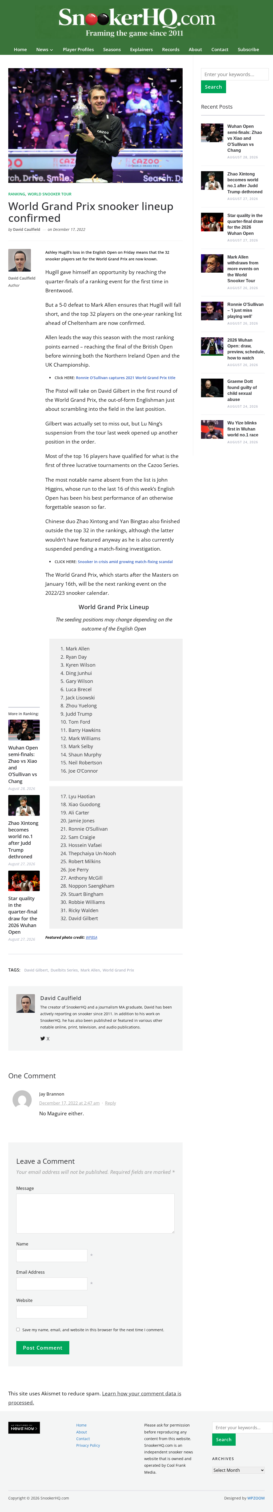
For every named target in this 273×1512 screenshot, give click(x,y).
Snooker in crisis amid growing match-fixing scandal (125, 561)
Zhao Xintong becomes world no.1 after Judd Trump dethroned (23, 840)
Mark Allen (90, 970)
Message (25, 1188)
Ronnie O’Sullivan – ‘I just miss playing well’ (245, 310)
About (195, 49)
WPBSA (91, 937)
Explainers (141, 49)
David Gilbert (36, 970)
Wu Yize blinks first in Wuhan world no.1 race (242, 429)
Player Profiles (78, 49)
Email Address (30, 1272)
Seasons (112, 49)
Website (24, 1300)
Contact (219, 49)
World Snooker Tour (49, 193)
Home (20, 49)
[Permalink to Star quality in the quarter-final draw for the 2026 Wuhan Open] (24, 881)
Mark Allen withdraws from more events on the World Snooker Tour (243, 269)
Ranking (16, 193)
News (42, 49)
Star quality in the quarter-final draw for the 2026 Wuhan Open (22, 915)
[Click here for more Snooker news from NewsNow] (24, 1428)
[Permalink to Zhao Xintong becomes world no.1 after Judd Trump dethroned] (24, 805)
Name (22, 1244)
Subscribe (248, 49)
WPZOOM (256, 1498)
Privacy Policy (88, 1445)
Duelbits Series (64, 970)
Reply (110, 1103)
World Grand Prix (118, 970)
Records (170, 49)
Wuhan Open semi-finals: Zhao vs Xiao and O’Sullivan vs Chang (23, 764)
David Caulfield (26, 229)
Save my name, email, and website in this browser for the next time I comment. (93, 1329)
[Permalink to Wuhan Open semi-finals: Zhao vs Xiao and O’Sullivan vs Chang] (24, 730)
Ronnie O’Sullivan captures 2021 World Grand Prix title (125, 377)
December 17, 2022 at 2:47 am (69, 1103)
